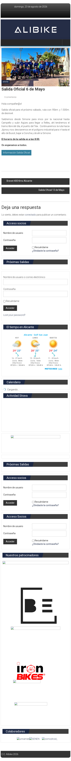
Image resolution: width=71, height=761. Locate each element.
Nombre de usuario (13, 233)
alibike (5, 82)
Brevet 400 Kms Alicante (19, 180)
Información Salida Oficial (16, 152)
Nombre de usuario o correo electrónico (24, 277)
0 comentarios (10, 97)
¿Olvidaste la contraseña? (45, 250)
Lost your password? (14, 315)
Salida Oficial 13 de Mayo (51, 190)
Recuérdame (41, 247)
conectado (30, 214)
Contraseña (9, 240)
